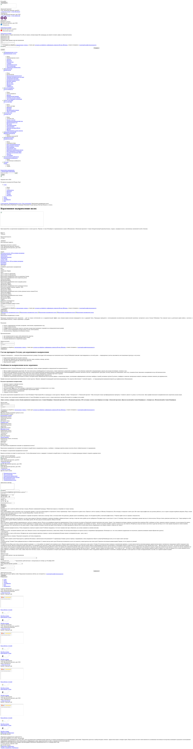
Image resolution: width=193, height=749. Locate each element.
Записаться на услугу (6, 572)
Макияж (9, 95)
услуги (2, 49)
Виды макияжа (10, 147)
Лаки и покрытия (11, 111)
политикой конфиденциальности (87, 45)
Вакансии (9, 191)
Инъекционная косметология (14, 75)
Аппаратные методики (12, 78)
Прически (9, 60)
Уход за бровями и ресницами (14, 99)
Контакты (9, 195)
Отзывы (9, 194)
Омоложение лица (11, 148)
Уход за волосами (11, 66)
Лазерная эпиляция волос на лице (15, 77)
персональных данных (22, 45)
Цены (5, 196)
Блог (5, 201)
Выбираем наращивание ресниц (15, 150)
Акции (5, 198)
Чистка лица (10, 82)
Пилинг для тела (11, 119)
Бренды (9, 192)
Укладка (9, 59)
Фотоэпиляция (10, 126)
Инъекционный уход (12, 122)
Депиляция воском (11, 125)
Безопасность (7, 586)
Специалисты (10, 190)
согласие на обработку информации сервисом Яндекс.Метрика (51, 45)
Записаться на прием (6, 27)
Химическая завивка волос (14, 67)
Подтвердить (4, 2)
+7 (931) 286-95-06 (15, 15)
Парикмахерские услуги (10, 473)
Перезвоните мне (5, 36)
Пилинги (9, 85)
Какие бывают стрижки (13, 145)
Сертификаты (7, 199)
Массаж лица (10, 84)
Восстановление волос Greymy (12, 477)
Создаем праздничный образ (14, 152)
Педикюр (9, 108)
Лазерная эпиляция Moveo (13, 128)
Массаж (9, 129)
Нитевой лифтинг (11, 81)
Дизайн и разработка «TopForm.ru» (10, 747)
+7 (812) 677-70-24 (5, 11)
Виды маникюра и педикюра (14, 151)
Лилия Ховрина (5, 437)
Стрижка (9, 63)
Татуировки (10, 155)
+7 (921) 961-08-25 (15, 11)
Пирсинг (9, 154)
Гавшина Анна (4, 422)
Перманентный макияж (13, 96)
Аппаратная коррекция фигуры (15, 121)
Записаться (3, 20)
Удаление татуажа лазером (13, 97)
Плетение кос (10, 62)
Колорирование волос (9, 478)
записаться (3, 419)
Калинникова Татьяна (6, 415)
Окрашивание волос (12, 64)
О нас (5, 184)
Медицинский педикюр (13, 110)
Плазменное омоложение (13, 79)
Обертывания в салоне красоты (15, 130)
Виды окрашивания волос (13, 144)
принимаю (3, 575)
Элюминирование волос (10, 480)
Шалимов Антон (5, 429)
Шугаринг (9, 124)
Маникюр (9, 107)
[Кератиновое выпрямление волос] (10, 312)
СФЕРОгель (10, 86)
